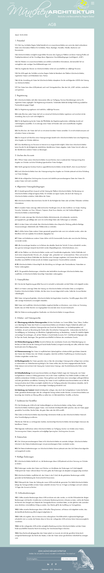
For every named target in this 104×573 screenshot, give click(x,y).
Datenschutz (58, 569)
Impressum (45, 569)
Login (12, 3)
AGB (51, 569)
